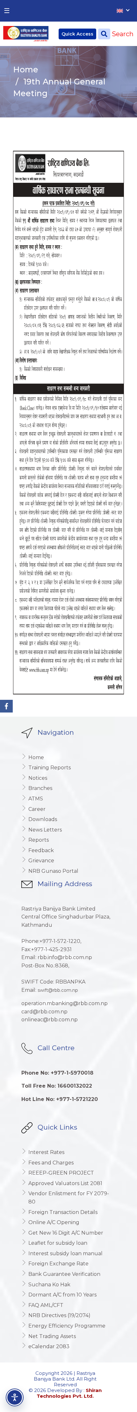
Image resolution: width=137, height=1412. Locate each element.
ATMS (35, 799)
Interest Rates (46, 1152)
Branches (40, 788)
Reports (38, 840)
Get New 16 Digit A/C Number (65, 1233)
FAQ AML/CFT (45, 1305)
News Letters (45, 830)
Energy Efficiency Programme (66, 1326)
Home (25, 69)
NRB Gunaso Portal (53, 871)
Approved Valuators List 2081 (65, 1183)
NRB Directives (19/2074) (59, 1315)
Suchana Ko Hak (49, 1285)
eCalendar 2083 (48, 1346)
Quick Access (77, 34)
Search (121, 34)
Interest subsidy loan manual (65, 1253)
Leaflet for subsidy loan (57, 1243)
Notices (37, 778)
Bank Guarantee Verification (64, 1274)
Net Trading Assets (52, 1336)
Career (37, 809)
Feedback (41, 850)
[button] (14, 1397)
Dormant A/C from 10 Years (62, 1295)
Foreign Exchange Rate (58, 1264)
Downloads (42, 819)
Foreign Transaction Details (62, 1212)
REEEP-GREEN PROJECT (61, 1173)
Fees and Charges (51, 1163)
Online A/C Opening (53, 1222)
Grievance (41, 861)
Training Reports (49, 768)
